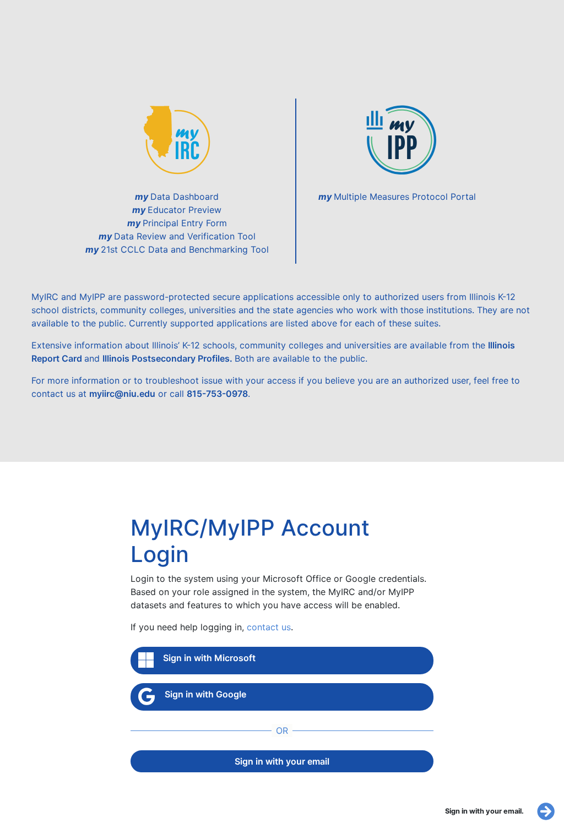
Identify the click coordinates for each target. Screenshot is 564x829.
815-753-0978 (217, 393)
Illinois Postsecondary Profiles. (168, 358)
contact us (269, 626)
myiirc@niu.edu (122, 393)
